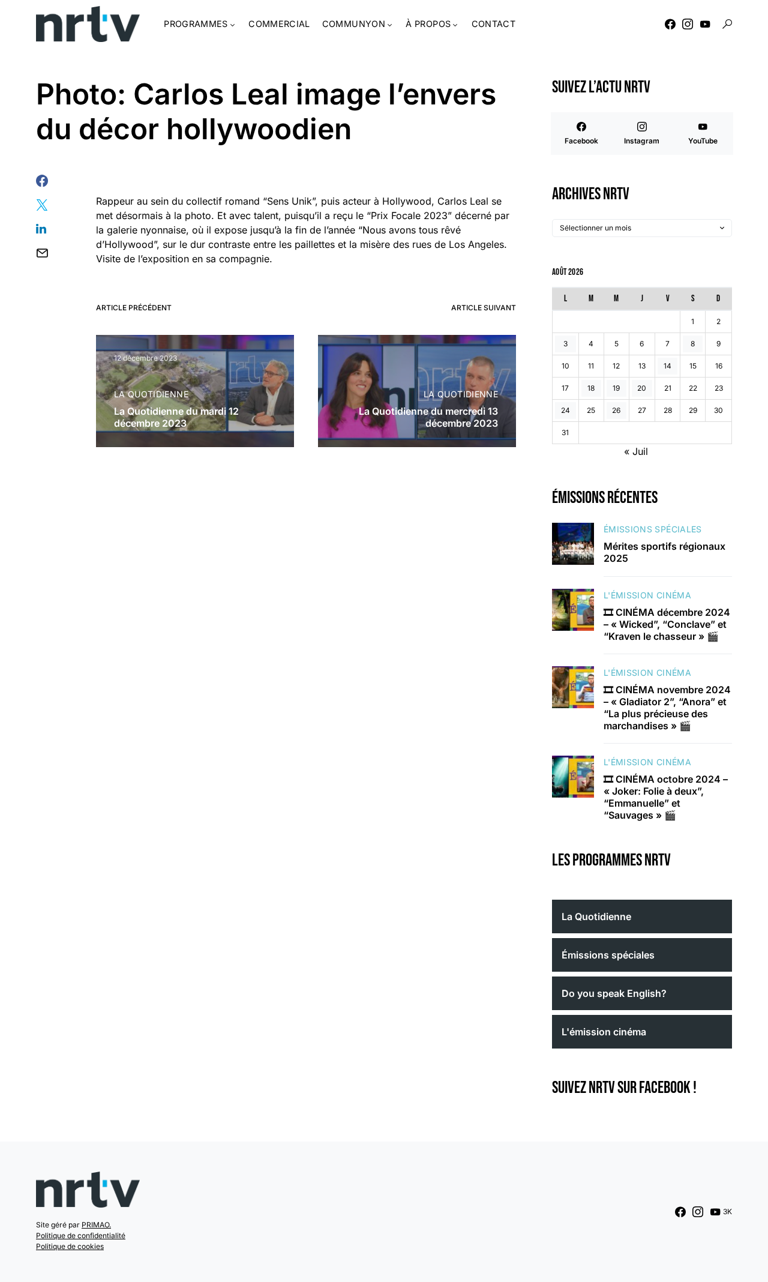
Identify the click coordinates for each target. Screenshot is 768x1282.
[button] (727, 24)
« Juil (636, 451)
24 (565, 410)
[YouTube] (705, 24)
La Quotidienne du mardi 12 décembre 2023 (176, 417)
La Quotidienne (151, 394)
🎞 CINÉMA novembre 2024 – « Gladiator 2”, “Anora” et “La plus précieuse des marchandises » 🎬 (667, 708)
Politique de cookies (70, 1246)
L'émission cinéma (647, 595)
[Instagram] (687, 24)
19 (616, 388)
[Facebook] (670, 24)
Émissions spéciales (653, 529)
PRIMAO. (96, 1224)
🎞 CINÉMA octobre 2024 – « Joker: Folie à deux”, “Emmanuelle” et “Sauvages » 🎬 (666, 797)
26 (616, 410)
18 (591, 388)
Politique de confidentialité (80, 1235)
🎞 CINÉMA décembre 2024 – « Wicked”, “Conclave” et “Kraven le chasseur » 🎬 (667, 624)
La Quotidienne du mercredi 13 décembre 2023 (428, 417)
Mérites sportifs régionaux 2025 (664, 552)
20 (641, 388)
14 (667, 365)
